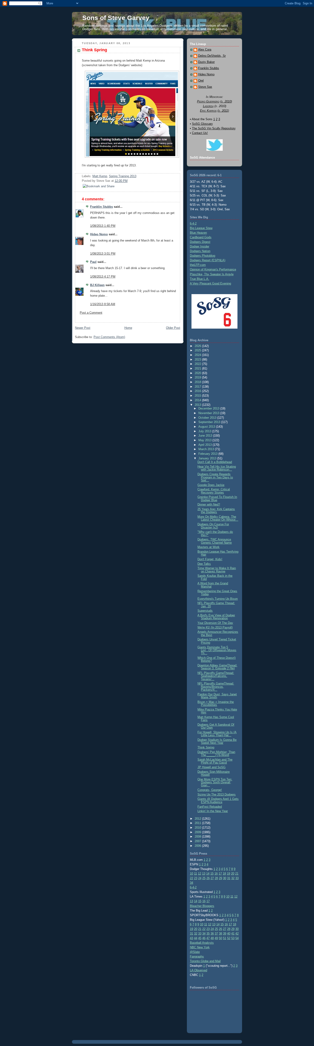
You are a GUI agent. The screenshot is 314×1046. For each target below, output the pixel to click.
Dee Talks (204, 564)
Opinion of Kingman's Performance (213, 269)
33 (237, 878)
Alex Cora (204, 49)
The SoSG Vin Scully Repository (214, 128)
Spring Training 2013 (122, 176)
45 (199, 938)
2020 (198, 373)
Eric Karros (208, 110)
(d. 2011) (223, 110)
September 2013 (209, 422)
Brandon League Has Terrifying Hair (217, 553)
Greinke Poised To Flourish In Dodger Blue (217, 498)
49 (216, 938)
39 (224, 933)
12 (199, 873)
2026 (198, 346)
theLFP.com (198, 265)
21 (236, 873)
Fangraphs (197, 956)
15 (212, 873)
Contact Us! (200, 133)
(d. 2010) (226, 101)
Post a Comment (91, 312)
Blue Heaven (198, 232)
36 (212, 933)
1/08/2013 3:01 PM (102, 253)
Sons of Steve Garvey (115, 17)
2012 (198, 818)
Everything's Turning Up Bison (217, 598)
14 (207, 873)
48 (212, 938)
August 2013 (207, 426)
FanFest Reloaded (209, 806)
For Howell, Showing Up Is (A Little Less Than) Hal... (217, 733)
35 (208, 933)
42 (237, 933)
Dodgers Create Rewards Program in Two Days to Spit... (215, 477)
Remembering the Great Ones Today (217, 592)
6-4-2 (193, 223)
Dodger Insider (199, 246)
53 (232, 938)
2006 (198, 845)
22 (191, 878)
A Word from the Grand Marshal (212, 585)
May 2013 (205, 440)
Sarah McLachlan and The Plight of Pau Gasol (214, 761)
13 (203, 873)
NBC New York (200, 947)
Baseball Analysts (202, 942)
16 (216, 873)
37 (216, 933)
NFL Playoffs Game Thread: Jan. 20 (216, 604)
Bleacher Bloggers (202, 906)
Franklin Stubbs (101, 206)
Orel (201, 80)
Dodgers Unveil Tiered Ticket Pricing (216, 641)
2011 (198, 823)
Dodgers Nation (200, 251)
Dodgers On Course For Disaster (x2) (213, 526)
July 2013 (205, 431)
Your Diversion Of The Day (215, 623)
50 (220, 938)
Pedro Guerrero (208, 101)
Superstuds (205, 610)
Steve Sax (205, 86)
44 (195, 938)
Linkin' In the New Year (212, 811)
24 (199, 878)
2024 (198, 355)
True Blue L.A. (199, 279)
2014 (198, 400)
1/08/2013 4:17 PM (102, 276)
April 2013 (205, 444)
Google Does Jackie (210, 485)
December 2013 (209, 408)
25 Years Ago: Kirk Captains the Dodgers (216, 510)
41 (232, 933)
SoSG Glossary (202, 123)
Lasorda (208, 106)
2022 (198, 364)
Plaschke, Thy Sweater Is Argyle (212, 274)
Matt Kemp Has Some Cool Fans (215, 718)
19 (228, 873)
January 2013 (207, 458)
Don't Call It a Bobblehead (214, 462)
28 (216, 878)
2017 (198, 386)
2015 (198, 395)
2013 (198, 404)
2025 (198, 350)
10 (191, 873)
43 (191, 938)
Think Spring (94, 50)
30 (224, 878)
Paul (93, 262)
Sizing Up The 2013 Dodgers (216, 794)
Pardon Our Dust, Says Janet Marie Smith (217, 696)
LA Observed (198, 970)
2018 (198, 382)
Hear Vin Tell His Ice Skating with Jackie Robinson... (216, 468)
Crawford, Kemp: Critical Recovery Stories (213, 491)
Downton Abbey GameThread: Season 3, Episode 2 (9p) (217, 667)
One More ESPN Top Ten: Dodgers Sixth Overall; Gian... (214, 782)
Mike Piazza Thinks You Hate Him (217, 711)
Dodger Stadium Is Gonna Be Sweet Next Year (217, 741)
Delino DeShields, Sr (212, 55)
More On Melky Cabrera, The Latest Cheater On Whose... (217, 518)
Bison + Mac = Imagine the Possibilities (215, 703)
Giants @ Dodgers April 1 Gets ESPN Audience (218, 800)
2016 (198, 391)
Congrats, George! (209, 790)
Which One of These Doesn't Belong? (216, 659)
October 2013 (207, 417)
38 (220, 933)
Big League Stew (201, 228)
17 (220, 873)
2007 (198, 841)
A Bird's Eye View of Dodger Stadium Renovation (216, 617)
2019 (198, 377)
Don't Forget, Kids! (209, 559)
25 (204, 878)
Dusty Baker (206, 62)
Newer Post (82, 328)
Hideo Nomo (99, 234)
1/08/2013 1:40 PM (102, 225)
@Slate (195, 952)
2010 (198, 827)
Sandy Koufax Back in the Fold (214, 577)
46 (204, 938)
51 (224, 938)
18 (224, 873)
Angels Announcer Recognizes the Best (217, 633)
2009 (198, 832)
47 (208, 938)
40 (228, 933)
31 (228, 878)
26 (208, 878)
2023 (198, 359)
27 (212, 878)
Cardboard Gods (200, 237)
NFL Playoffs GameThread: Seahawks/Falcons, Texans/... (215, 676)
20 (232, 873)
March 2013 (206, 449)
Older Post (173, 328)
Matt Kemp (99, 176)
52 (228, 938)
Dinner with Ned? (208, 504)
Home (128, 328)
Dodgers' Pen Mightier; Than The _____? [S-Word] (216, 753)
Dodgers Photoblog (202, 255)
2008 (198, 836)
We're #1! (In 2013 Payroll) (215, 627)
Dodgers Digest (200, 242)
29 (220, 878)
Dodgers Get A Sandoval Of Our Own (215, 726)
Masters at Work (208, 547)
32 (232, 878)
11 (195, 873)
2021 (198, 368)
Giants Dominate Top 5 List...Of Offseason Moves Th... (216, 650)
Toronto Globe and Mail (205, 961)
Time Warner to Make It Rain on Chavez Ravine (216, 569)
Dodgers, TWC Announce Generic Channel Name (214, 541)
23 (195, 878)
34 (191, 882)
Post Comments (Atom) (109, 337)
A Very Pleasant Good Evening (210, 283)
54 (237, 938)
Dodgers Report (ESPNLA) (207, 260)
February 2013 (208, 453)
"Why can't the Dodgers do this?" (215, 533)
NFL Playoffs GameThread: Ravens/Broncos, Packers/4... (215, 686)
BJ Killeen (97, 285)
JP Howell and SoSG (211, 767)
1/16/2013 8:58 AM (102, 304)
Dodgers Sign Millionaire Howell (213, 773)
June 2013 (205, 435)
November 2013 (209, 413)
